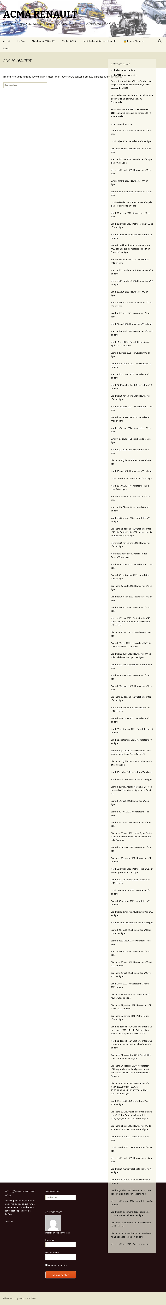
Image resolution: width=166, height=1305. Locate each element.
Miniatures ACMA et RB (43, 41)
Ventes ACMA (69, 41)
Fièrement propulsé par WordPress (20, 1298)
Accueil (6, 41)
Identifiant (50, 1240)
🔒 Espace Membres (134, 41)
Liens (6, 48)
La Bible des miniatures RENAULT (100, 41)
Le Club (21, 41)
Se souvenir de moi (57, 1265)
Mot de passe (52, 1252)
